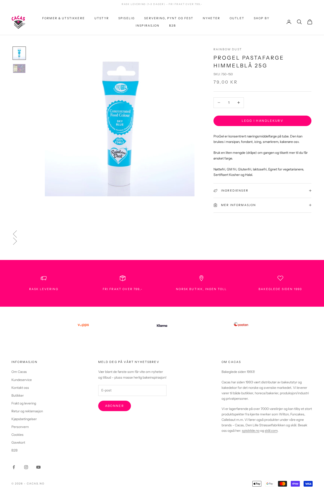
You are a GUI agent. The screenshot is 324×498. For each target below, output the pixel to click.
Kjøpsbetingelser (24, 419)
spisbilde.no (250, 430)
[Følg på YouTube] (38, 467)
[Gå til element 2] (19, 68)
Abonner (114, 406)
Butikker (17, 395)
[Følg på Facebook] (13, 467)
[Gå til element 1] (19, 53)
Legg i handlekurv (262, 120)
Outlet (237, 18)
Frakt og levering (23, 403)
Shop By (261, 18)
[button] (162, 234)
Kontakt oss (20, 387)
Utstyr (101, 18)
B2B (172, 25)
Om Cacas (19, 372)
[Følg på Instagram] (26, 467)
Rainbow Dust (227, 49)
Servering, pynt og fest (168, 18)
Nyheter (211, 18)
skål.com (271, 430)
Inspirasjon (148, 25)
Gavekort (18, 442)
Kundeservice (21, 380)
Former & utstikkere (63, 18)
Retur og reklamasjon (27, 411)
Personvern (20, 427)
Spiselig (126, 18)
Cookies (17, 434)
